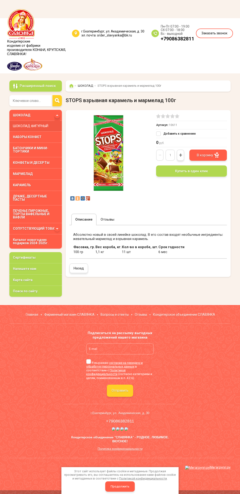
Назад (79, 268)
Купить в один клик (191, 171)
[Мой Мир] (83, 198)
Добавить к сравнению (179, 133)
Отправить (120, 390)
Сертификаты (24, 257)
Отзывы (141, 314)
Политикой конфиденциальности (106, 372)
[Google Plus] (88, 198)
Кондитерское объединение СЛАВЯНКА (184, 314)
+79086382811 (177, 39)
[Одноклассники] (77, 198)
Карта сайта (23, 280)
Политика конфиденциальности (120, 449)
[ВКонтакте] (72, 198)
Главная (32, 314)
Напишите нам (24, 269)
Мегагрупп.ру (220, 467)
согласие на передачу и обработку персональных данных (114, 364)
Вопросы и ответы (115, 314)
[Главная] (72, 88)
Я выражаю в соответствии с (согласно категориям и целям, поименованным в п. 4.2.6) (119, 370)
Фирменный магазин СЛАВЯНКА (69, 314)
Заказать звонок (214, 33)
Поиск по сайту (25, 291)
